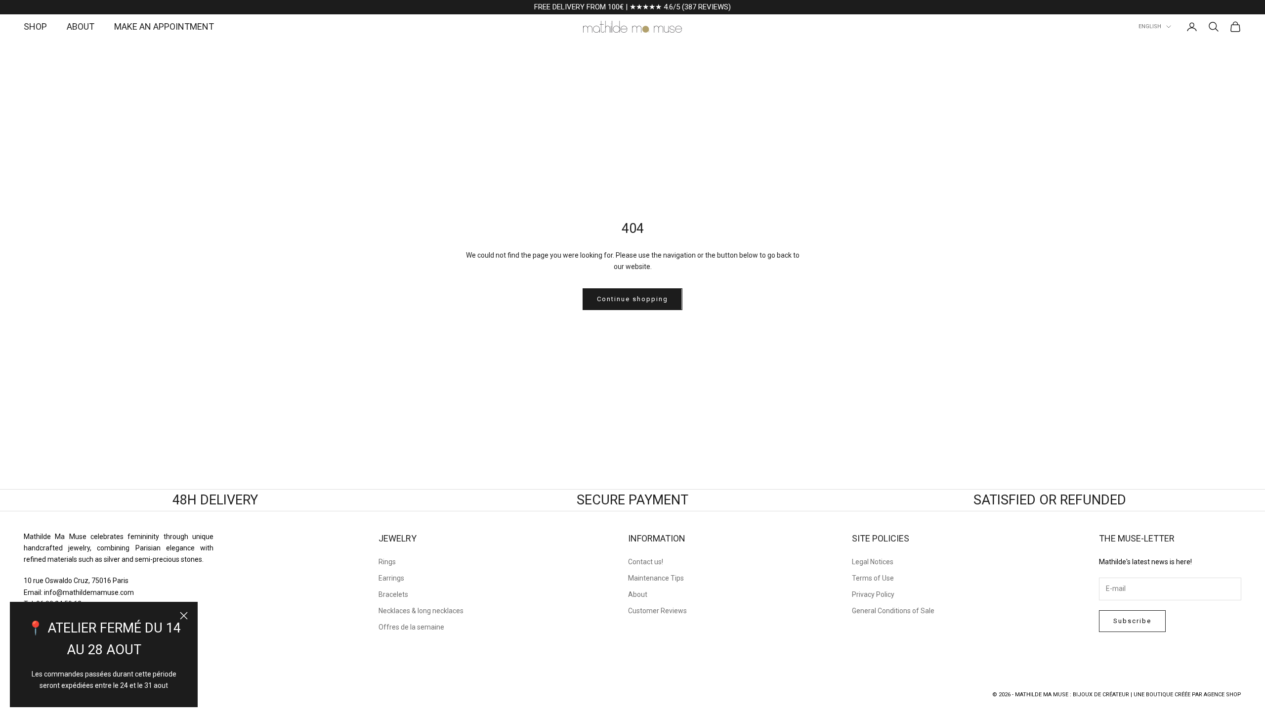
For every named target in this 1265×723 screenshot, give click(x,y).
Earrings (391, 578)
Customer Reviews (657, 611)
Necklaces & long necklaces (421, 611)
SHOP (35, 26)
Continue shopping (632, 299)
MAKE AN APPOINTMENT (164, 26)
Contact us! (645, 562)
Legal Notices (872, 562)
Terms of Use (873, 578)
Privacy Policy (873, 594)
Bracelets (393, 594)
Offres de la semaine (411, 627)
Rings (387, 562)
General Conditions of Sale (893, 611)
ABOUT (80, 26)
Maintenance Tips (656, 578)
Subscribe (1132, 621)
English (1149, 26)
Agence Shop (1222, 694)
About (637, 594)
